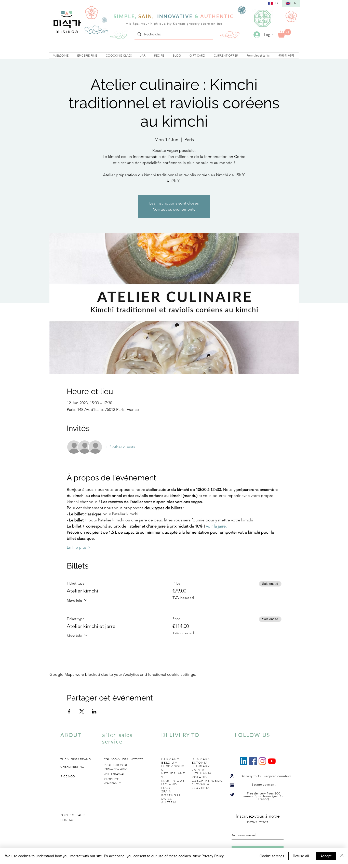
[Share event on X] (81, 711)
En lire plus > (78, 547)
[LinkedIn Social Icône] (243, 761)
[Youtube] (272, 761)
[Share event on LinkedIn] (94, 711)
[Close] (342, 856)
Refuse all (301, 855)
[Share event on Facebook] (69, 711)
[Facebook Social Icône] (253, 761)
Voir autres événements (174, 209)
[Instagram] (262, 761)
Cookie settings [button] (272, 855)
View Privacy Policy (208, 855)
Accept (325, 855)
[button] (87, 55)
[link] (284, 33)
